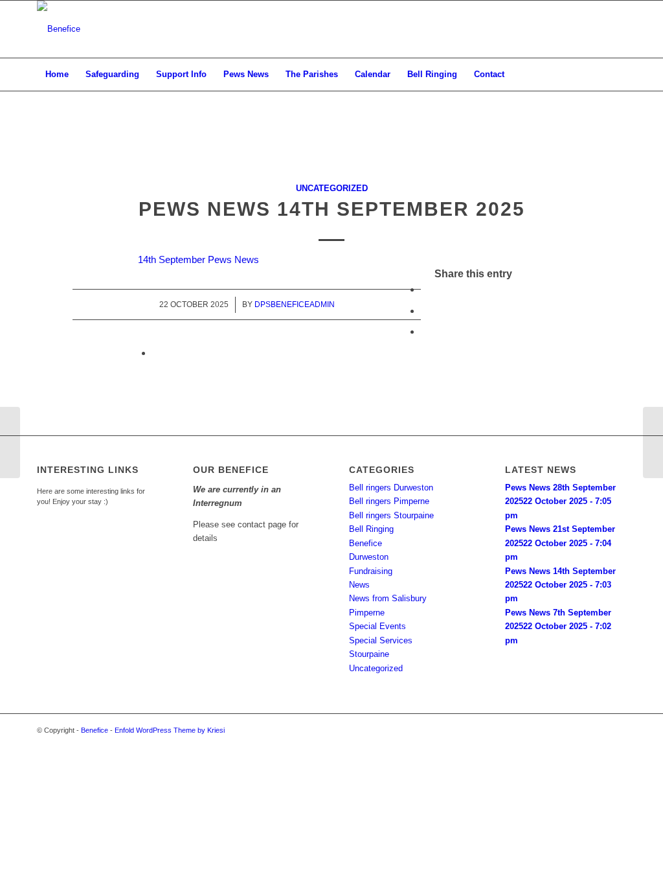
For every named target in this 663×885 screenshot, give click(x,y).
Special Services (380, 640)
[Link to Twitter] (597, 29)
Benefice (365, 543)
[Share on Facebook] (425, 289)
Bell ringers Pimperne (389, 501)
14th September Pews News (198, 259)
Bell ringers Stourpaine (391, 515)
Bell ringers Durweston (391, 487)
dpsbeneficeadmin (294, 304)
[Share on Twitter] (425, 310)
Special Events (377, 626)
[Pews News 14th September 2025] (332, 154)
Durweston (368, 557)
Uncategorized (332, 188)
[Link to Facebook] (616, 29)
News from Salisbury (388, 598)
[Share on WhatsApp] (425, 331)
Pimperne (367, 612)
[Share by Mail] (156, 352)
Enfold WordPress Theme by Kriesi (170, 730)
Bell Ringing (371, 529)
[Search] (617, 74)
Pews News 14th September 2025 (332, 209)
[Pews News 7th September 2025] (10, 442)
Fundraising (370, 571)
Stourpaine (369, 654)
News (359, 585)
